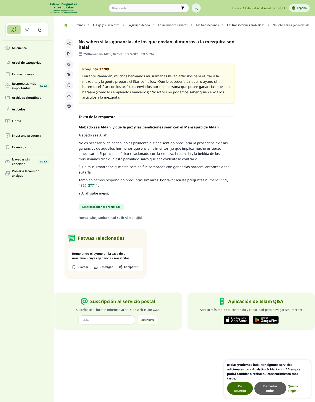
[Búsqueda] (196, 8)
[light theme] (27, 29)
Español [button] (302, 8)
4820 (82, 185)
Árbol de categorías (26, 62)
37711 (93, 185)
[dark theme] (40, 29)
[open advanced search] (183, 8)
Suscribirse (148, 320)
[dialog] (267, 379)
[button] (69, 43)
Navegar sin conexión (29, 161)
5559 (223, 180)
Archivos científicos (26, 98)
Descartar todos (270, 388)
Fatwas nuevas (23, 74)
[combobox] (146, 8)
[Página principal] (65, 25)
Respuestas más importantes (29, 85)
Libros (16, 121)
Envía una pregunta (26, 135)
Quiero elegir (293, 388)
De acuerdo (240, 388)
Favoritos (19, 147)
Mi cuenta (19, 48)
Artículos (18, 109)
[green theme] (14, 29)
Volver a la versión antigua (25, 173)
